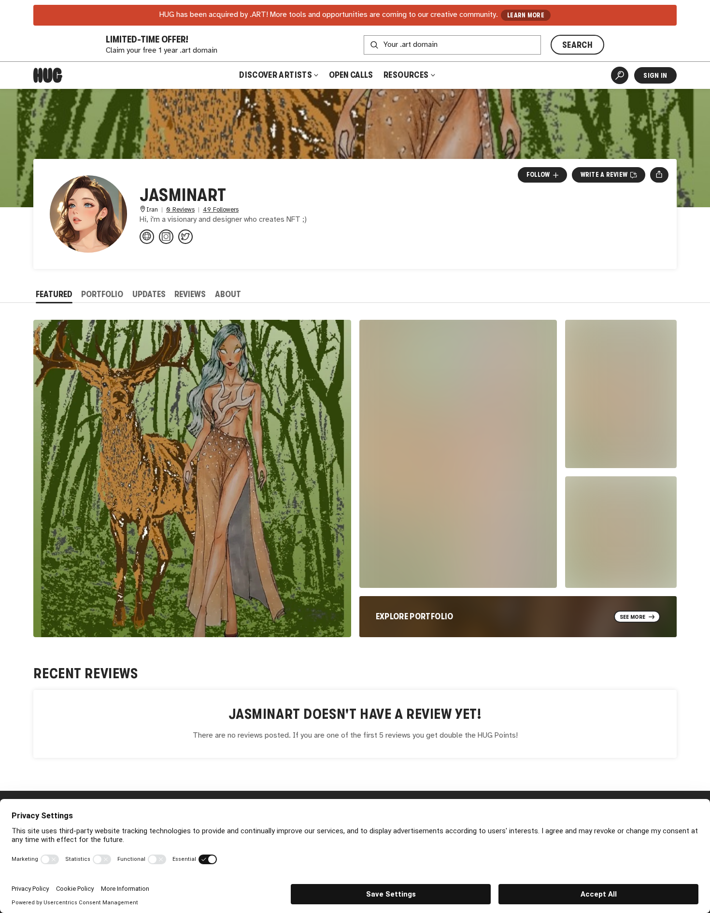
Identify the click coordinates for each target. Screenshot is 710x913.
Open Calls (351, 75)
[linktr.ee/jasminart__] (147, 236)
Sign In (655, 75)
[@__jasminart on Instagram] (166, 236)
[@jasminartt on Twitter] (185, 236)
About (228, 294)
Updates (149, 294)
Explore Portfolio (415, 616)
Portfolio (102, 294)
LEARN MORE (525, 15)
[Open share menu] (659, 175)
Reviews (190, 294)
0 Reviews (180, 210)
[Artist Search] (619, 75)
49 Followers (221, 210)
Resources (406, 75)
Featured (54, 294)
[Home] (47, 75)
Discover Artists (275, 75)
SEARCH (577, 45)
